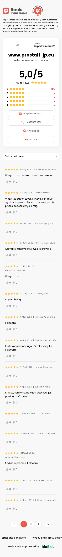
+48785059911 (33, 122)
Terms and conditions (13, 537)
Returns (33, 139)
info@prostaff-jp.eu (33, 113)
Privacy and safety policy (47, 537)
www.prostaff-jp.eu (31, 55)
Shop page (33, 130)
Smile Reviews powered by (23, 546)
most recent (18, 156)
